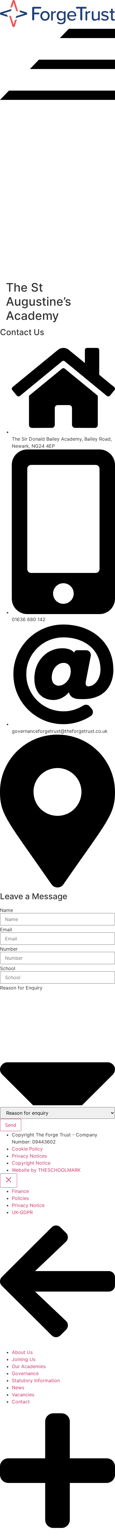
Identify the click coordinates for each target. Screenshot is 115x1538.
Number (9, 949)
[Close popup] (8, 1180)
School (7, 968)
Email (6, 929)
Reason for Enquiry (21, 987)
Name (6, 910)
